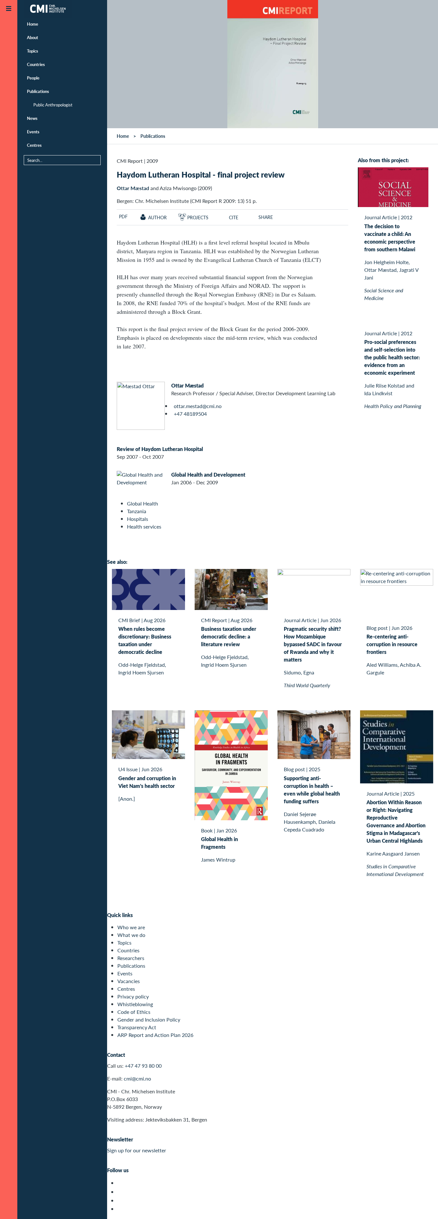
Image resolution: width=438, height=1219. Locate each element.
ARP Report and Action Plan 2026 (155, 1035)
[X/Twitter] (121, 1183)
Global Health (142, 503)
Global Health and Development (208, 474)
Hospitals (137, 518)
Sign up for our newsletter (136, 1150)
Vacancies (128, 981)
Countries (36, 64)
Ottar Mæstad (133, 188)
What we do (131, 935)
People (33, 78)
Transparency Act (136, 1027)
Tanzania (136, 511)
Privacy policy (133, 996)
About (32, 37)
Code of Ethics (133, 1011)
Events (33, 132)
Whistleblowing (135, 1004)
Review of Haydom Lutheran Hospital (160, 449)
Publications (38, 91)
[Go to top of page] (423, 1206)
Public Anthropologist (52, 105)
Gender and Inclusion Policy (148, 1019)
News (32, 118)
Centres (34, 145)
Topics (32, 51)
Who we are (131, 927)
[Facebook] (121, 1192)
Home (32, 24)
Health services (144, 526)
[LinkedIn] (121, 1209)
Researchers (130, 958)
